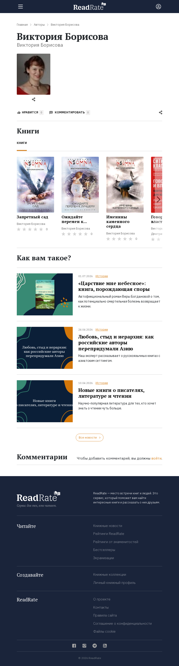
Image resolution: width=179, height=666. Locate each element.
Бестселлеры (104, 549)
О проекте (101, 599)
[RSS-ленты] (105, 645)
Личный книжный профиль (114, 582)
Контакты (101, 607)
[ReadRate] (89, 6)
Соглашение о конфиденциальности (122, 623)
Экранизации (103, 558)
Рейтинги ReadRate (108, 533)
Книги (22, 143)
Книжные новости (107, 525)
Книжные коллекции (109, 574)
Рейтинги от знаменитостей (115, 542)
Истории (102, 276)
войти (156, 458)
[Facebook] (74, 645)
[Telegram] (94, 645)
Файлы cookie (104, 631)
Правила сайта (105, 615)
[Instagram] (84, 645)
